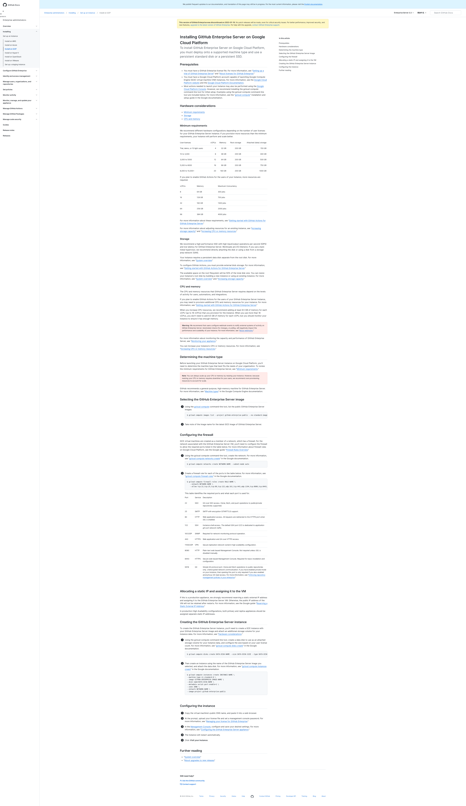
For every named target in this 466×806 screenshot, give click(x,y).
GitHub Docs (14, 5)
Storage (187, 115)
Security (223, 796)
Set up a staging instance (15, 64)
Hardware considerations (229, 634)
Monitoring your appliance (203, 341)
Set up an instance (89, 13)
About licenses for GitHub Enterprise (236, 73)
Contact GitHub (264, 796)
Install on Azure (11, 45)
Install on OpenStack (13, 57)
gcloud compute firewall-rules (199, 476)
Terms (201, 796)
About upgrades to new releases (199, 760)
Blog (314, 796)
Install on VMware (12, 60)
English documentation (313, 4)
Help (243, 796)
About (324, 796)
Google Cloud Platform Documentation (226, 83)
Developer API (291, 796)
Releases (6, 136)
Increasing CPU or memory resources (219, 231)
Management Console (201, 726)
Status (234, 796)
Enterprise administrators (14, 20)
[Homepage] (252, 796)
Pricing (278, 796)
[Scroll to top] (460, 800)
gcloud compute (242, 95)
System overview (204, 260)
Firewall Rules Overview (237, 450)
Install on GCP (11, 49)
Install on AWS (10, 41)
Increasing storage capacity (230, 279)
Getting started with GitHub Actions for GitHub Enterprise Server (214, 268)
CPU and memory (192, 119)
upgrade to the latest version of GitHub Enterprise (210, 25)
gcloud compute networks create (204, 458)
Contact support (189, 784)
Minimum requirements (194, 112)
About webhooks (246, 330)
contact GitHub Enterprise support (265, 25)
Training (304, 796)
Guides (6, 125)
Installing (73, 13)
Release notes (8, 130)
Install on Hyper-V (12, 53)
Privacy (211, 796)
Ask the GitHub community (193, 781)
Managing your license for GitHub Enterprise (226, 721)
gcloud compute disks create (229, 645)
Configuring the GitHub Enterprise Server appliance (224, 729)
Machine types (211, 391)
